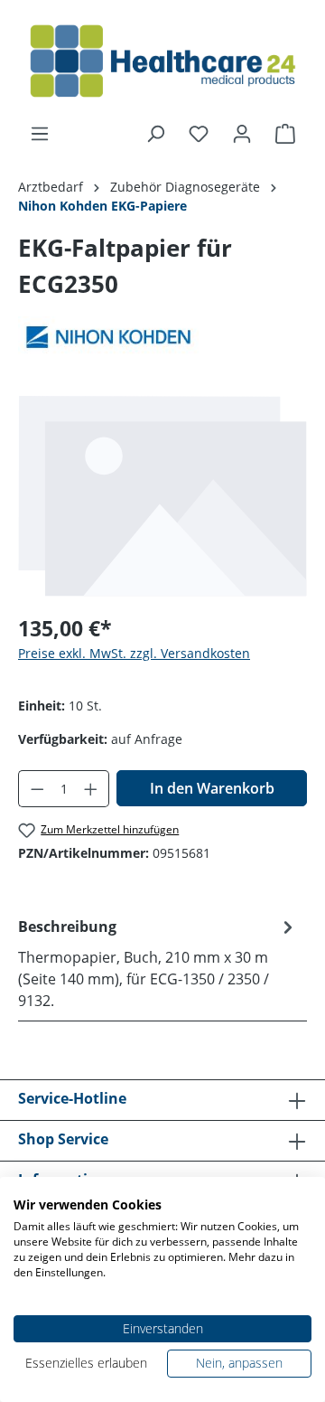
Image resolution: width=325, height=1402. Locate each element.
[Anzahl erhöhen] (91, 788)
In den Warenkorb (212, 788)
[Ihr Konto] (242, 134)
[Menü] (39, 134)
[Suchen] (155, 134)
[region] (162, 495)
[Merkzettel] (198, 134)
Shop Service (63, 1139)
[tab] (158, 962)
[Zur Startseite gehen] (162, 61)
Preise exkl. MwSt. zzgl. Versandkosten (134, 653)
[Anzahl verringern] (37, 788)
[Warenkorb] (285, 134)
